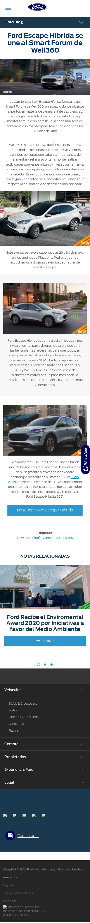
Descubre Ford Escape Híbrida (45, 510)
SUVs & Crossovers (23, 703)
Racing (14, 730)
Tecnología (33, 537)
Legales (8, 885)
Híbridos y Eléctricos (23, 717)
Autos (13, 710)
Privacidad (10, 901)
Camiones (50, 537)
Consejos (66, 537)
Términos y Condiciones (18, 893)
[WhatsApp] (85, 459)
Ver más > (45, 641)
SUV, (20, 537)
